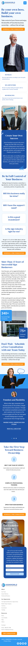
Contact (3, 625)
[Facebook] (18, 643)
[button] (11, 438)
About (3, 589)
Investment (4, 608)
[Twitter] (20, 643)
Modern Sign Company (6, 603)
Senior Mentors (4, 594)
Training (3, 610)
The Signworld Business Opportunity (9, 601)
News (2, 615)
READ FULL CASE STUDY (14, 428)
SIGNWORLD (9, 639)
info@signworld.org (8, 629)
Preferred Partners (5, 596)
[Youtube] (23, 643)
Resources (4, 613)
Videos (2, 621)
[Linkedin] (25, 643)
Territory (3, 605)
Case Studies (4, 617)
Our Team (3, 591)
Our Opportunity (5, 599)
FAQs (2, 619)
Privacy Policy (7, 641)
